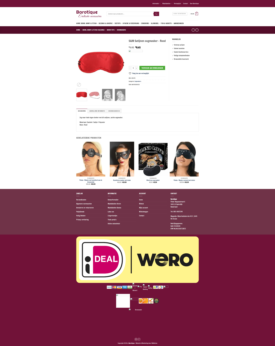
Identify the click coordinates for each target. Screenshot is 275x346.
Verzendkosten (81, 200)
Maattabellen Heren (114, 204)
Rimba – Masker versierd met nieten (184, 180)
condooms (145, 23)
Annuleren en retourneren (85, 208)
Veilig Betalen (80, 216)
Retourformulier (113, 200)
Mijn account (143, 208)
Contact (185, 3)
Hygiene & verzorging (131, 23)
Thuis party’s (112, 220)
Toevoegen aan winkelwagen (152, 68)
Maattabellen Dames (114, 208)
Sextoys (118, 23)
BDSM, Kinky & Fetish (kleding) (93, 30)
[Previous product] (196, 30)
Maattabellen (166, 3)
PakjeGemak (80, 212)
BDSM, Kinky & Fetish (89, 23)
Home (78, 23)
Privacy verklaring (82, 220)
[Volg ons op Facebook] (139, 339)
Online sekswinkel (114, 223)
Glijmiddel (155, 23)
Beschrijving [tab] (82, 111)
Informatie (155, 3)
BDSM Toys (111, 30)
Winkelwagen (143, 212)
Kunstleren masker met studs (122, 180)
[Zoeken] (156, 14)
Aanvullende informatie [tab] (97, 111)
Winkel (141, 204)
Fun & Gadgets (166, 23)
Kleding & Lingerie (105, 23)
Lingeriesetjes (112, 216)
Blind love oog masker (153, 180)
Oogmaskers (121, 30)
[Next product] (193, 30)
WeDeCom (154, 343)
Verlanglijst (177, 3)
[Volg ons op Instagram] (136, 339)
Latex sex (111, 212)
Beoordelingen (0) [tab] (114, 111)
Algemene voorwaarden (84, 204)
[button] (195, 14)
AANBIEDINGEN (179, 23)
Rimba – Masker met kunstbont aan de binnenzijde (90, 181)
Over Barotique (194, 3)
